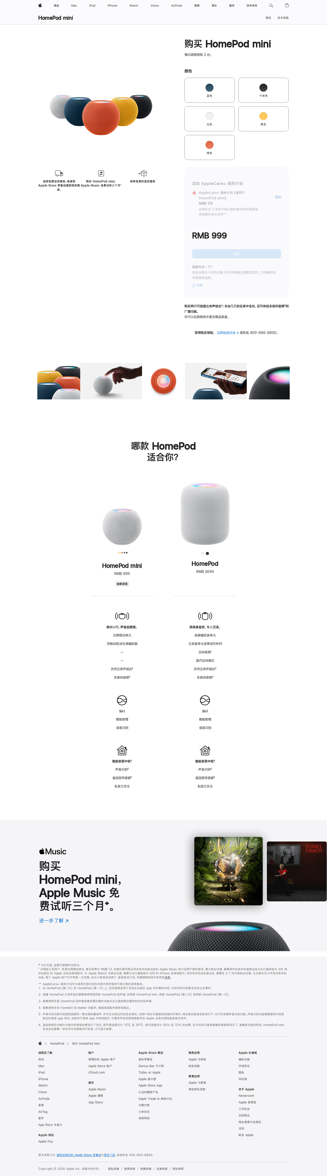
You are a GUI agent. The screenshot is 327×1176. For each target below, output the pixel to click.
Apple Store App (150, 1085)
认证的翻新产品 (148, 1092)
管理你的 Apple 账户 (101, 1059)
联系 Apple (246, 1135)
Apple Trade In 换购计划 (155, 1098)
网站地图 (178, 1168)
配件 (41, 1118)
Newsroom (246, 1095)
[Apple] (40, 1043)
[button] (271, 5)
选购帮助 (144, 1118)
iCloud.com (96, 1072)
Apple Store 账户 (100, 1066)
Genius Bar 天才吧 (151, 1066)
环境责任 (244, 1066)
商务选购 (194, 1066)
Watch (43, 1085)
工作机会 (244, 1109)
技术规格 (283, 17)
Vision (42, 1092)
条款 (167, 977)
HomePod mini (55, 17)
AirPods (44, 1098)
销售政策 (145, 1168)
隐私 (241, 1072)
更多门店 (109, 1155)
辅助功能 (244, 1059)
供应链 (243, 1079)
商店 (41, 1059)
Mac (41, 1066)
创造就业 (244, 1115)
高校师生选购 (197, 1089)
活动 (241, 1128)
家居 (41, 1105)
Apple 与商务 (197, 1059)
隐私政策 (113, 1168)
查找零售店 (145, 1059)
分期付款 (144, 1105)
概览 (268, 17)
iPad (41, 1072)
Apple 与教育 (197, 1082)
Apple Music (97, 1089)
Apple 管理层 (247, 1102)
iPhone (43, 1079)
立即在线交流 (228, 333)
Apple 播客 (95, 1095)
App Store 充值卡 (50, 1124)
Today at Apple (149, 1072)
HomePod (57, 1043)
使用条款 (129, 1168)
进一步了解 (54, 920)
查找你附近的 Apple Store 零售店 (79, 1155)
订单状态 (144, 1111)
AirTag (43, 1111)
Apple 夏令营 (147, 1079)
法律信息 (162, 1168)
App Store (95, 1102)
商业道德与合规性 (250, 1122)
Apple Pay (45, 1141)
